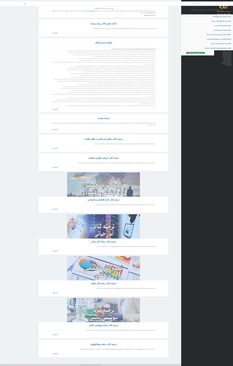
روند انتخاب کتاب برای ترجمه (227, 57)
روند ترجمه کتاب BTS (228, 59)
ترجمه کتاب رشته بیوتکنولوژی (103, 344)
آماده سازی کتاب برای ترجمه (227, 56)
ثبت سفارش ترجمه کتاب (196, 53)
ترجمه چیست (104, 118)
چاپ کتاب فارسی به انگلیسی (227, 51)
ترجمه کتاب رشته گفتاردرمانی (226, 54)
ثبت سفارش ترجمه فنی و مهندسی (226, 63)
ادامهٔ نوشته (54, 110)
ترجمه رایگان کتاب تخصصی (227, 60)
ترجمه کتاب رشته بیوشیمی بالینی (103, 325)
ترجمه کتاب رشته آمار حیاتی (103, 241)
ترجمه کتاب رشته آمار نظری (103, 283)
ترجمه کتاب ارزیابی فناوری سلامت (103, 158)
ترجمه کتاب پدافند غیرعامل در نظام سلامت (103, 139)
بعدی (25, 3)
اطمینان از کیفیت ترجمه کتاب (226, 53)
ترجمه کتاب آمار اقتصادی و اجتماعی (104, 199)
